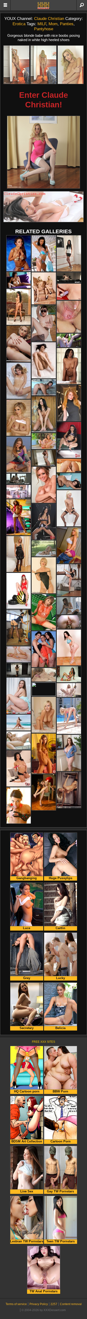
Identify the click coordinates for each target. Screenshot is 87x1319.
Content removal (71, 1304)
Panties (66, 24)
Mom (53, 24)
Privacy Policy (38, 1304)
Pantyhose (43, 29)
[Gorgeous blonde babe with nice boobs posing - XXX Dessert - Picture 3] (71, 64)
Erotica (19, 24)
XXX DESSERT (43, 5)
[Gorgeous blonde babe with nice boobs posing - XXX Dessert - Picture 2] (43, 64)
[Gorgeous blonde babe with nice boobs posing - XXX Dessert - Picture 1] (16, 64)
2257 (54, 1304)
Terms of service (16, 1304)
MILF (41, 24)
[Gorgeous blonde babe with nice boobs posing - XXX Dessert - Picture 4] (43, 152)
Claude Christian (49, 18)
